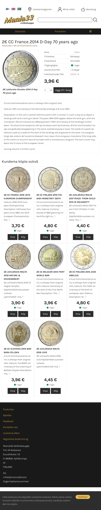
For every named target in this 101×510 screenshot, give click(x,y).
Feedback (8, 421)
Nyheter (7, 415)
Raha (77, 52)
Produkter (60, 31)
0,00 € (73, 74)
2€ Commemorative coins (25, 45)
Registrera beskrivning (15, 439)
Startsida (20, 31)
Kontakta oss (10, 427)
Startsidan (7, 45)
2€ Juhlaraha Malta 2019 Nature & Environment (15, 275)
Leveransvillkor (11, 433)
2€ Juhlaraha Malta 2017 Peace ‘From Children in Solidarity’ (82, 198)
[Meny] (90, 31)
